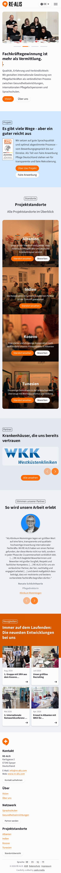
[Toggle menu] (56, 4)
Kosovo (6, 843)
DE (27, 862)
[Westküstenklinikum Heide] (30, 456)
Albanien (6, 834)
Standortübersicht (13, 853)
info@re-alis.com (18, 770)
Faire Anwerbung (27, 175)
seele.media (39, 870)
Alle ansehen (30, 478)
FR (43, 862)
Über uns (23, 99)
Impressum (46, 866)
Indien (5, 838)
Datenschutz (34, 866)
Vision (8, 99)
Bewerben (42, 258)
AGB (26, 866)
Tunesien (7, 847)
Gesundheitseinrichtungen (15, 815)
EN (32, 862)
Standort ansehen (22, 258)
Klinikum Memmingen (30, 592)
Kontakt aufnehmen (14, 780)
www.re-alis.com (16, 773)
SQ (38, 862)
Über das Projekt (27, 168)
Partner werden (11, 820)
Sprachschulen (9, 810)
